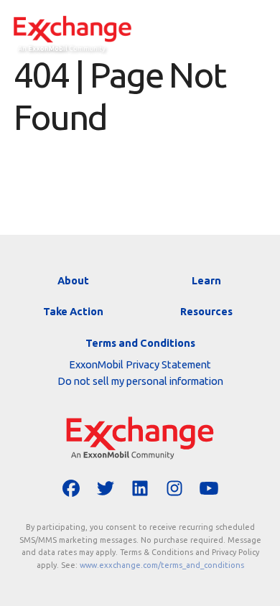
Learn (206, 280)
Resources (206, 311)
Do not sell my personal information (140, 381)
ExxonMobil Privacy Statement (140, 364)
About (73, 280)
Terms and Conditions (140, 343)
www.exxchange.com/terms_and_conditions (162, 565)
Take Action (73, 311)
